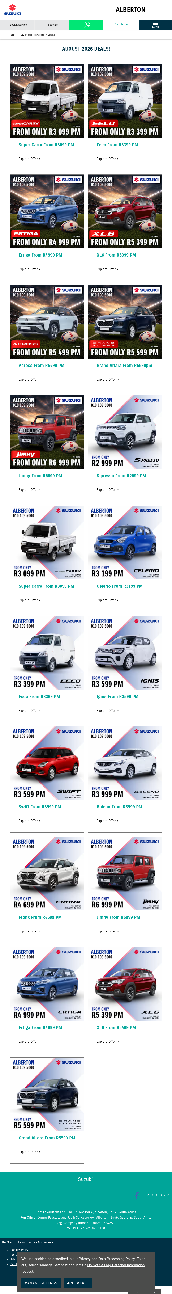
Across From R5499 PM (41, 366)
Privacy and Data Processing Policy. (107, 1259)
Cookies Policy (19, 1250)
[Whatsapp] (87, 24)
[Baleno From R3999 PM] (125, 763)
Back (13, 35)
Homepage (39, 35)
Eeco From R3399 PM (117, 145)
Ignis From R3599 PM (117, 697)
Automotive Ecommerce (37, 1242)
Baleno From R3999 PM (119, 807)
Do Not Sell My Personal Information (116, 1265)
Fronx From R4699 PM (40, 917)
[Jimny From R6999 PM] (47, 432)
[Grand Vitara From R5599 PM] (47, 1094)
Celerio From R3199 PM (120, 586)
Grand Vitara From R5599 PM (47, 1138)
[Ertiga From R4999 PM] (47, 211)
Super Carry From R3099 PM (46, 145)
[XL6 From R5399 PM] (125, 211)
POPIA (14, 1255)
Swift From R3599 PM (40, 807)
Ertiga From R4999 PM (40, 255)
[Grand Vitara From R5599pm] (125, 322)
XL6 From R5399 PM (116, 255)
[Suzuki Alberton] (142, 9)
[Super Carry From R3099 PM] (47, 101)
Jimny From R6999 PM (40, 476)
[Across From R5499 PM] (47, 322)
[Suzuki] (12, 9)
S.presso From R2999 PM (121, 476)
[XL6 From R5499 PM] (125, 984)
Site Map (15, 1264)
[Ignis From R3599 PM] (125, 653)
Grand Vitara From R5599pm (124, 366)
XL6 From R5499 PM (116, 1028)
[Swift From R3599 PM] (47, 763)
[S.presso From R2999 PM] (125, 432)
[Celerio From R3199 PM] (125, 542)
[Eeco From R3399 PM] (125, 101)
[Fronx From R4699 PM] (47, 873)
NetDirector (9, 1242)
